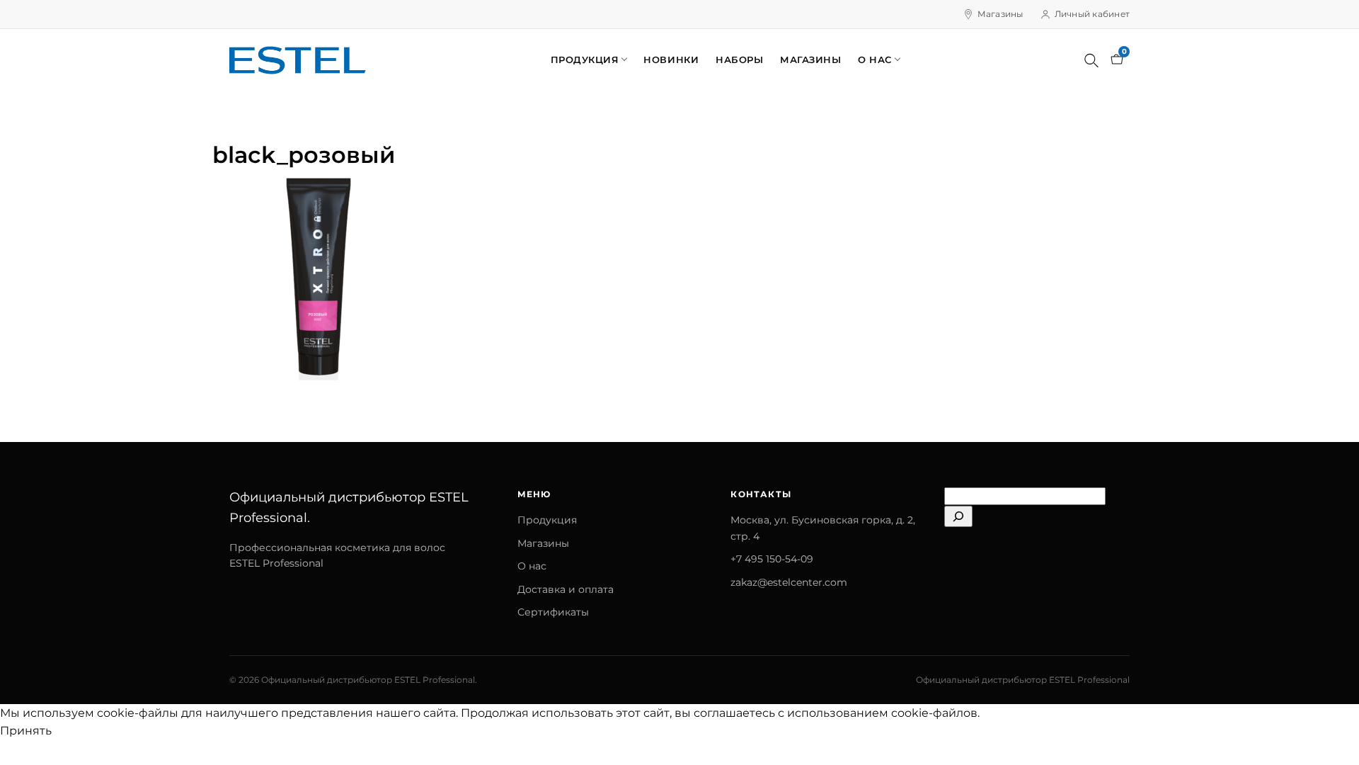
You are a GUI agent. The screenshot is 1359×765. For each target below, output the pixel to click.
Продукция (585, 59)
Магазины (1000, 13)
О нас (875, 59)
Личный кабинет (1092, 13)
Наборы (739, 59)
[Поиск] (1091, 60)
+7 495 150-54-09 (771, 558)
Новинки (671, 59)
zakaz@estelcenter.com (788, 582)
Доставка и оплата (565, 589)
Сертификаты (553, 612)
